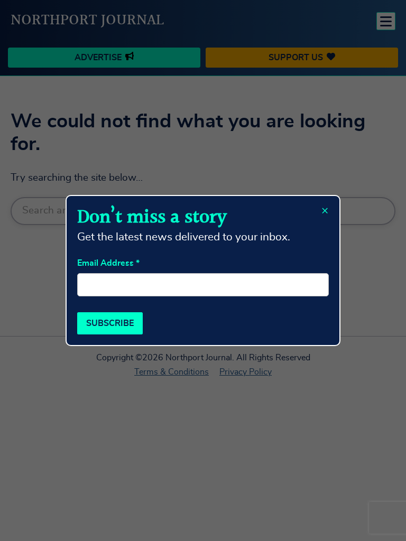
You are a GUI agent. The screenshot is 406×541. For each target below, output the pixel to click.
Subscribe (110, 323)
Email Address (108, 263)
